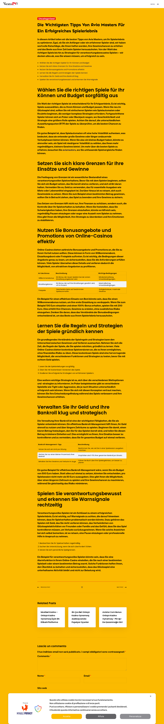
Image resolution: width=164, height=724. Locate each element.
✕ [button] (150, 696)
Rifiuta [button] (101, 716)
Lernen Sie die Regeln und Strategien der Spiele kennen (64, 73)
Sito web (42, 688)
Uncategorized (46, 18)
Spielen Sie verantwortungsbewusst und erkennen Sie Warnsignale (69, 79)
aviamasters (69, 150)
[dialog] (82, 708)
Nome (41, 675)
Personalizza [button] (135, 716)
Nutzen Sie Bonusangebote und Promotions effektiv (62, 69)
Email (87, 675)
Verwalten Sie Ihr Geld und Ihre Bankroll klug (59, 76)
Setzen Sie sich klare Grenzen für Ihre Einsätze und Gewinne (66, 66)
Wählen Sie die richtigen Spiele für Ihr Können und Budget (64, 63)
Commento (44, 656)
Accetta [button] (66, 716)
